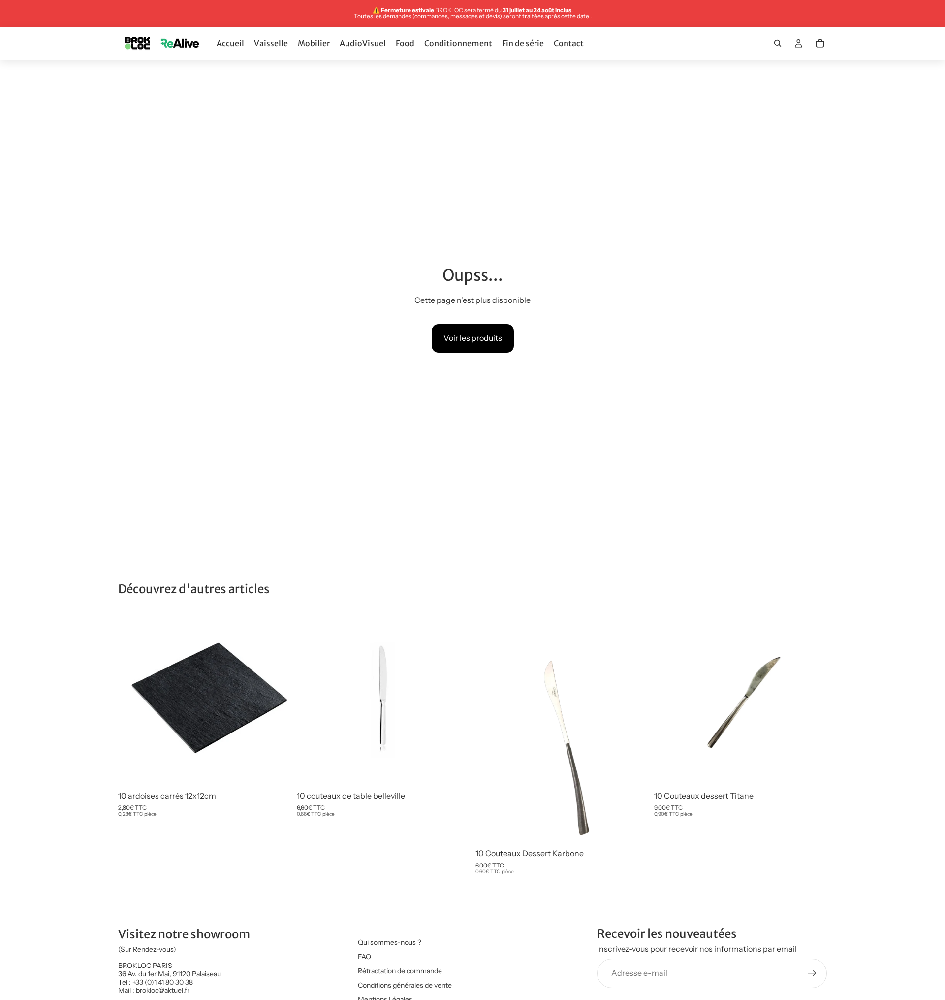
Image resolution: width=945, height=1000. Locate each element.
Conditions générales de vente (405, 985)
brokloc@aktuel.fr (162, 990)
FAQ (364, 956)
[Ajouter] (275, 771)
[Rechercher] (777, 43)
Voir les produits (472, 338)
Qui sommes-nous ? (389, 942)
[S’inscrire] (812, 973)
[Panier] (820, 43)
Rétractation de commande (400, 971)
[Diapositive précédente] (133, 699)
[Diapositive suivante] (276, 699)
